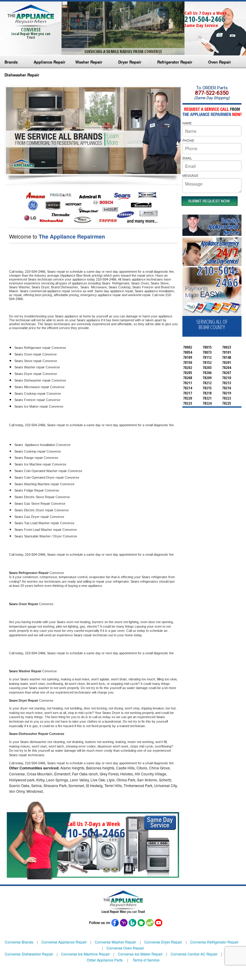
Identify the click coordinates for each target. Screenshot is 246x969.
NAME (187, 122)
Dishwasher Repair (21, 75)
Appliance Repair (49, 62)
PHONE (188, 140)
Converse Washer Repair (115, 941)
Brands (11, 62)
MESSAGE (190, 175)
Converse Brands (19, 941)
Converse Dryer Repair (163, 941)
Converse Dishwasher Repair (29, 953)
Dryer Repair (129, 62)
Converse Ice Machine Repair (85, 953)
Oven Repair (219, 62)
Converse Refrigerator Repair (214, 941)
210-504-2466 (204, 19)
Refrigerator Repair (174, 62)
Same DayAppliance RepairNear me (223, 226)
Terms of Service (146, 959)
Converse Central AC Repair (194, 953)
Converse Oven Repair (125, 947)
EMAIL (187, 158)
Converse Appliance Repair (64, 941)
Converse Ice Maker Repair (140, 953)
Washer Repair (88, 62)
